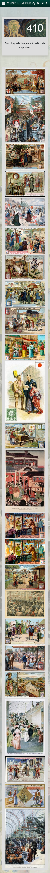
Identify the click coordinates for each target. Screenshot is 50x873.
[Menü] (3, 3)
